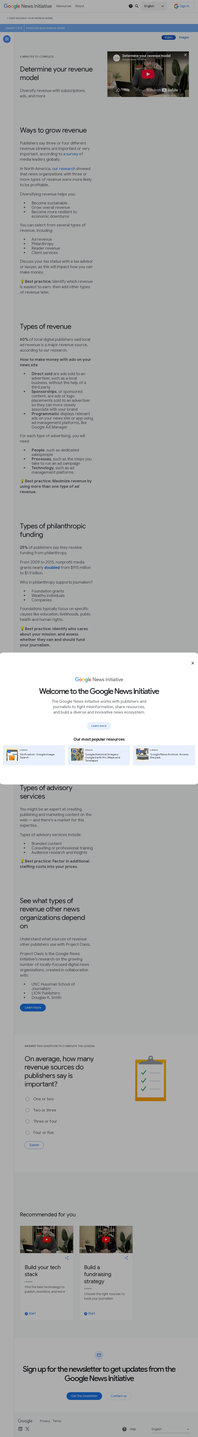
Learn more (99, 725)
